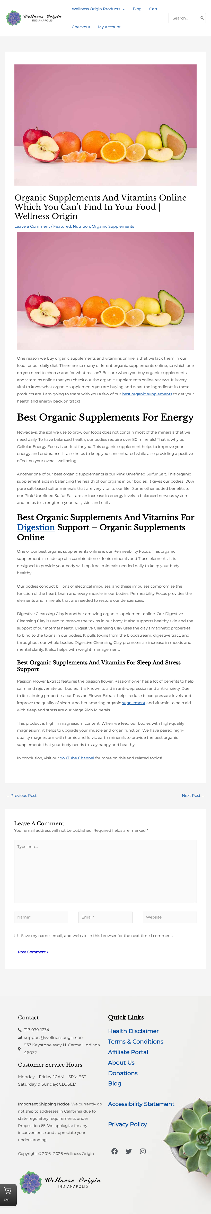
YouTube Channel (77, 758)
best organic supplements (147, 393)
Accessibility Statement (141, 1104)
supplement (133, 702)
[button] (122, 9)
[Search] (202, 18)
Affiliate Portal (128, 1052)
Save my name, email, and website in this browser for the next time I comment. (97, 935)
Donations (123, 1073)
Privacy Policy (127, 1124)
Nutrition (81, 226)
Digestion (36, 527)
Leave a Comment (32, 226)
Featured (62, 226)
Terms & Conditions (135, 1041)
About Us (121, 1062)
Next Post (193, 795)
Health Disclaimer (133, 1031)
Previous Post (21, 795)
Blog (114, 1083)
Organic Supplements (113, 226)
